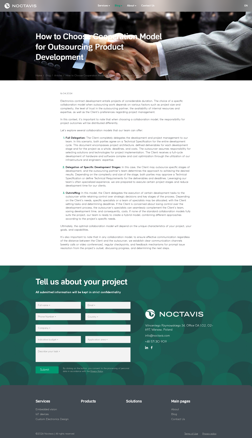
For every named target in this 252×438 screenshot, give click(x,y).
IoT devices (42, 414)
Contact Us (147, 6)
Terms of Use (191, 434)
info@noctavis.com (157, 335)
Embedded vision (46, 409)
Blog (117, 6)
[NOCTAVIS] (20, 6)
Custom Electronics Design (52, 419)
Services (103, 6)
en (246, 6)
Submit (44, 370)
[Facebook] (151, 347)
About (130, 6)
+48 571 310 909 (156, 341)
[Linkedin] (146, 347)
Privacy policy (209, 434)
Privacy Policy (96, 371)
